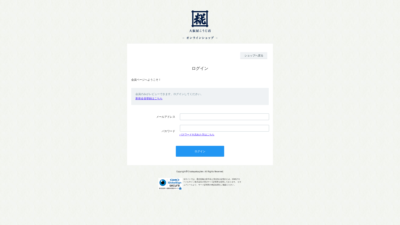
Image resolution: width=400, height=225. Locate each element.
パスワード (168, 131)
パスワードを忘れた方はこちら (196, 134)
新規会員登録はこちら (148, 98)
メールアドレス (165, 116)
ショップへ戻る (253, 55)
